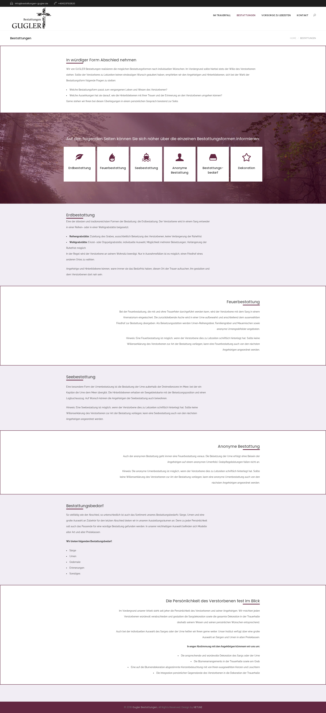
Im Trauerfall (222, 15)
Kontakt (302, 15)
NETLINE (198, 707)
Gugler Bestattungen (144, 707)
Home (293, 38)
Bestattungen (246, 15)
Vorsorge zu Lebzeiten (276, 15)
